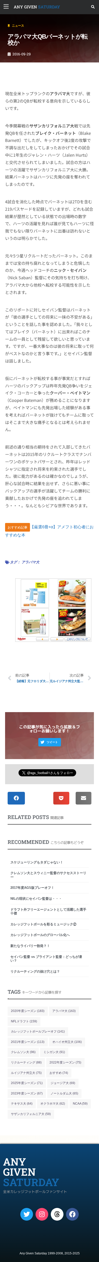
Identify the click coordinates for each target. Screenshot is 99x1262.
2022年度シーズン (65, 1062)
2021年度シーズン (27, 1042)
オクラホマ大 (52, 1103)
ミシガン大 (54, 1052)
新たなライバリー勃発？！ (30, 946)
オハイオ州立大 (67, 1042)
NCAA (80, 1103)
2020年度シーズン (27, 1011)
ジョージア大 (63, 1083)
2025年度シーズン (27, 1083)
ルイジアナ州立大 (26, 1073)
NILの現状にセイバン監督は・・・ (36, 898)
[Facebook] (72, 1214)
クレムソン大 (23, 1052)
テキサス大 (21, 1103)
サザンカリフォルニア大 (31, 1114)
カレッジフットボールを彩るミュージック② (43, 924)
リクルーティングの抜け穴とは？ (35, 971)
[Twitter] (26, 1214)
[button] (93, 7)
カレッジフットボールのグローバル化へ (40, 935)
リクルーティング (26, 1062)
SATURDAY (37, 6)
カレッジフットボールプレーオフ (38, 1031)
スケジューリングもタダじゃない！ (36, 862)
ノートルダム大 (64, 1093)
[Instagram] (42, 1214)
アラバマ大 (30, 562)
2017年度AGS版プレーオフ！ (32, 888)
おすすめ (59, 1073)
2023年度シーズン (27, 1093)
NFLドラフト (24, 1021)
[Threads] (57, 1214)
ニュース (18, 25)
